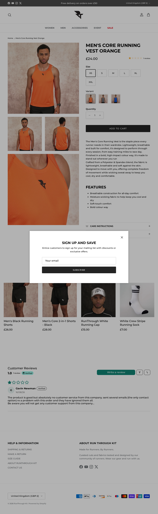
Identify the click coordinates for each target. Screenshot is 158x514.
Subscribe (79, 270)
